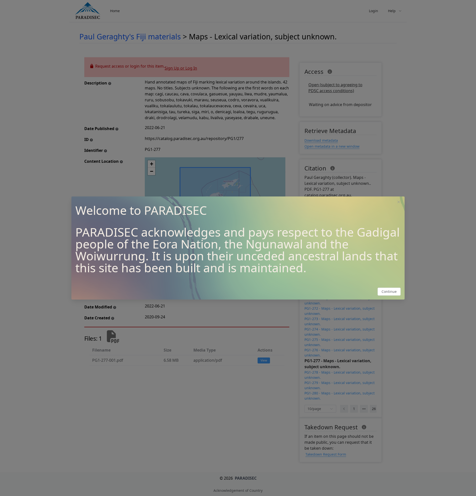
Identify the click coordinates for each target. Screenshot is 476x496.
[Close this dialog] (399, 202)
